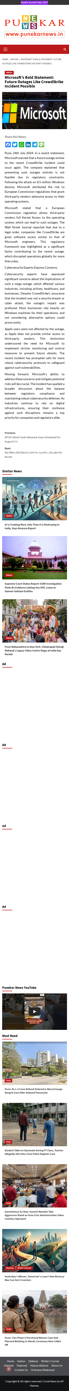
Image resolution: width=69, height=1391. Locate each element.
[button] (5, 49)
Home (10, 1361)
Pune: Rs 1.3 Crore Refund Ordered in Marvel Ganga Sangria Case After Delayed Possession (33, 1090)
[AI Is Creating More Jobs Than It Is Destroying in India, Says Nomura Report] (34, 498)
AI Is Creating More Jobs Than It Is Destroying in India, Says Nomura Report (32, 526)
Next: (33, 453)
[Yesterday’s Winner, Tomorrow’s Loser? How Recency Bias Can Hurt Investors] (34, 1250)
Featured (22, 1365)
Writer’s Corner (50, 1361)
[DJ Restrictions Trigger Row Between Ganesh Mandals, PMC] (34, 1011)
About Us (56, 1365)
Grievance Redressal (42, 1369)
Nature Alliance (39, 1365)
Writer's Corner (24, 1268)
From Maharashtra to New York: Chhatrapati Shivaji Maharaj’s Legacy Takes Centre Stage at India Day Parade (34, 650)
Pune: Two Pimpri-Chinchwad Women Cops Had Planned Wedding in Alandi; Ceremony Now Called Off (33, 1341)
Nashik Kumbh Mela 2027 (34, 2)
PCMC (8, 1329)
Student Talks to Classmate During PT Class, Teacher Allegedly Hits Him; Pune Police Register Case (34, 1152)
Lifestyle (9, 1365)
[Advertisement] (34, 704)
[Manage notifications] (8, 1369)
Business (10, 1268)
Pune (8, 1080)
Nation (9, 72)
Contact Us (21, 1369)
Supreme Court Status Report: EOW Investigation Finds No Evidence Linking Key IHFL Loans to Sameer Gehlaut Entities (33, 587)
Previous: (32, 437)
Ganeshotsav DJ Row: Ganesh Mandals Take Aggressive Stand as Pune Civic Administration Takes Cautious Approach (34, 1215)
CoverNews (50, 1381)
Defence (33, 1361)
